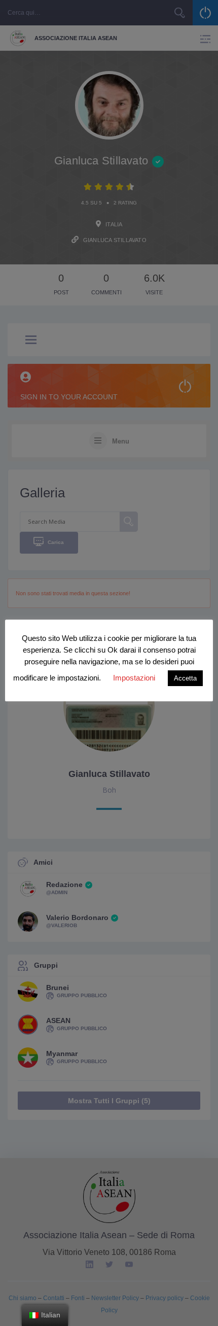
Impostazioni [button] (134, 677)
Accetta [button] (185, 678)
